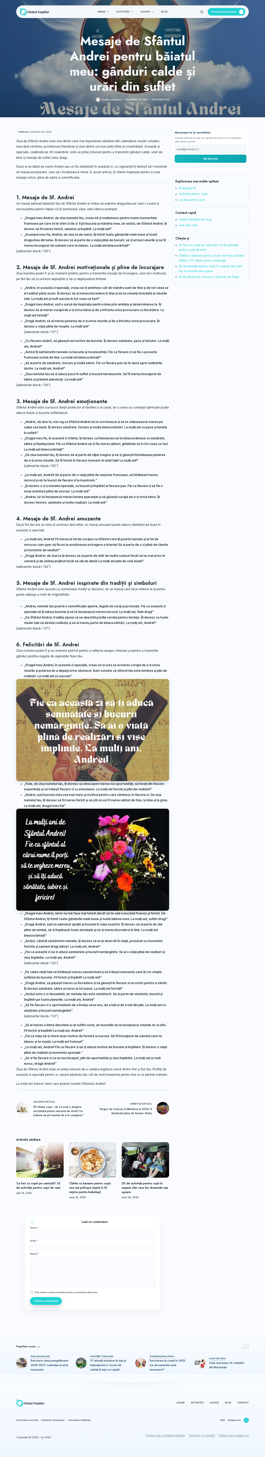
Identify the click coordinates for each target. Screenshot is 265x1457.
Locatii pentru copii (192, 200)
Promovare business (224, 12)
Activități (122, 11)
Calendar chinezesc (53, 1420)
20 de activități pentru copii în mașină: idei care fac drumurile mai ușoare (145, 1187)
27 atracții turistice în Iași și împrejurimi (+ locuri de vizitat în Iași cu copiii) (108, 1365)
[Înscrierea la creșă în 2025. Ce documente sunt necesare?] (140, 1363)
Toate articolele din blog (195, 219)
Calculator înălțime (79, 1420)
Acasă (181, 1402)
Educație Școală (40, 1356)
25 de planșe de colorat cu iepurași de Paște (209, 277)
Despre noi (234, 1420)
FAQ (222, 1420)
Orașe (101, 11)
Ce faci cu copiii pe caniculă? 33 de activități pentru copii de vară (38, 1185)
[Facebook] (246, 1420)
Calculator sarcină (27, 1420)
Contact (243, 1402)
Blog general (187, 188)
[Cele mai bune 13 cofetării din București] (200, 1363)
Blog (164, 11)
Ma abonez (210, 159)
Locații (145, 11)
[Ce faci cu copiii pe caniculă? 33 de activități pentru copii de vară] (40, 1160)
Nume (34, 1227)
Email (34, 1240)
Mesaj (34, 1253)
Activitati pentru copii (193, 194)
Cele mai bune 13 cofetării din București (226, 1365)
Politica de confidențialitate (165, 1435)
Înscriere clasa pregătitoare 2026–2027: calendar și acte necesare (49, 1365)
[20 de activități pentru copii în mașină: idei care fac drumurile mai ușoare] (145, 1160)
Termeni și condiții (202, 1435)
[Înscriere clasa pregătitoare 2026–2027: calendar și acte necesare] (21, 1363)
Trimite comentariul (46, 1301)
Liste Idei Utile (160, 99)
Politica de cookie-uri (233, 1435)
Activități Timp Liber (101, 1356)
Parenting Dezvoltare (162, 1356)
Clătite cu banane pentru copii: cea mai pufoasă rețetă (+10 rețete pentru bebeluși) (90, 1187)
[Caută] (201, 11)
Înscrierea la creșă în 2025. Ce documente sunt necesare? (168, 1365)
